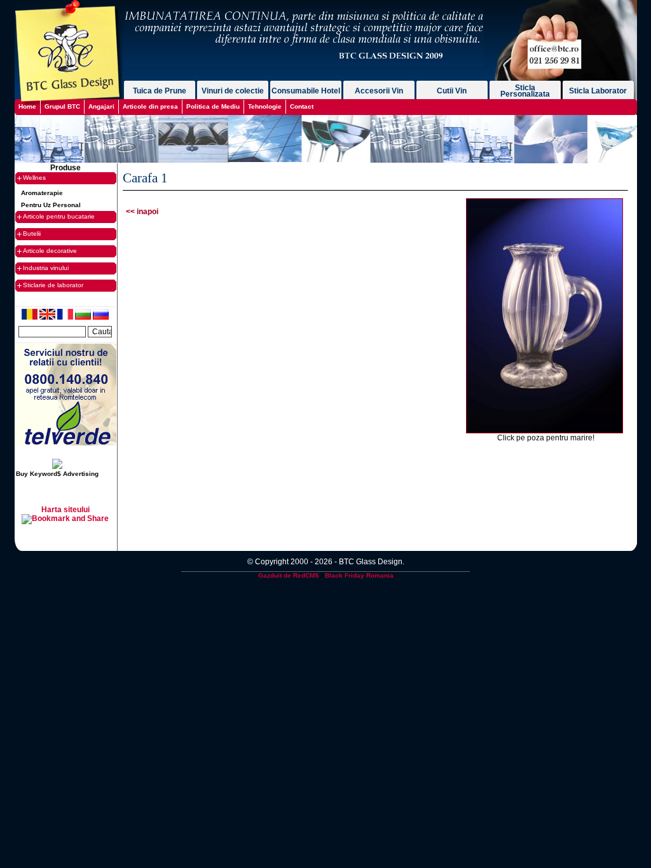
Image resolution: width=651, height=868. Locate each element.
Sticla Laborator (598, 90)
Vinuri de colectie (233, 90)
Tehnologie (265, 106)
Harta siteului (65, 509)
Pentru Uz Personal (51, 204)
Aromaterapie (42, 192)
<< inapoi (142, 211)
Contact (301, 106)
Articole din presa (150, 106)
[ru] (101, 317)
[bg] (84, 317)
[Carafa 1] (544, 430)
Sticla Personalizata (525, 90)
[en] (48, 317)
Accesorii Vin (379, 90)
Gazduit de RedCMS (288, 575)
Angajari (101, 106)
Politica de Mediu (213, 106)
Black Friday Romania (359, 575)
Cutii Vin (452, 90)
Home (27, 106)
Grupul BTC (62, 106)
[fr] (66, 317)
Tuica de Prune (159, 90)
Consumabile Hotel (305, 90)
